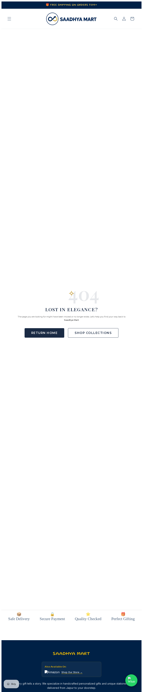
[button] (9, 19)
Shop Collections (93, 333)
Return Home (44, 333)
